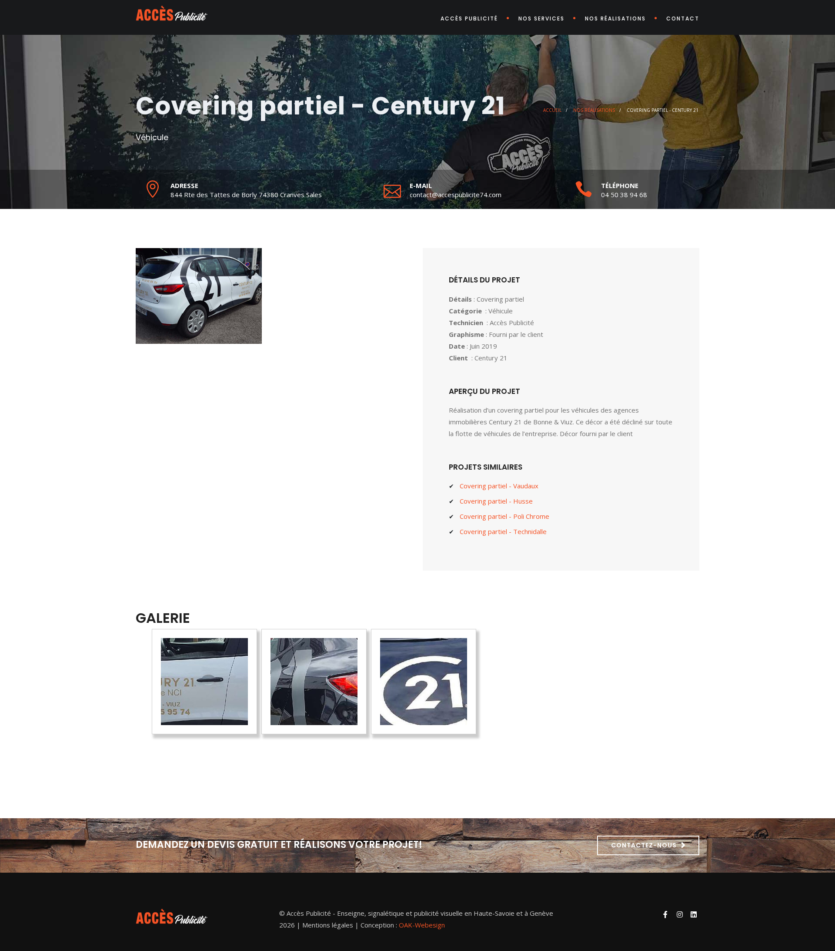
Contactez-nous (644, 845)
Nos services (541, 18)
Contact (682, 18)
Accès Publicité (469, 18)
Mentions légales (327, 925)
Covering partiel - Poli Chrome (504, 516)
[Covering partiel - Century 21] (204, 681)
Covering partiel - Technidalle (503, 531)
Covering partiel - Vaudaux (499, 485)
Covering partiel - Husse (496, 501)
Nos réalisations (615, 18)
